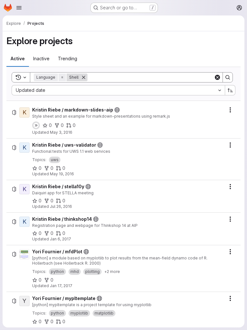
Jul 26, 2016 (61, 206)
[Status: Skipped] (36, 125)
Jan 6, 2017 (60, 239)
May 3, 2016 (61, 132)
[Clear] (217, 77)
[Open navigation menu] (19, 8)
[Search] (228, 77)
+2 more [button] (112, 271)
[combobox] (118, 90)
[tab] (17, 59)
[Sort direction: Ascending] (230, 90)
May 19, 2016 (62, 173)
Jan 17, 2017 (61, 285)
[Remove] (83, 77)
